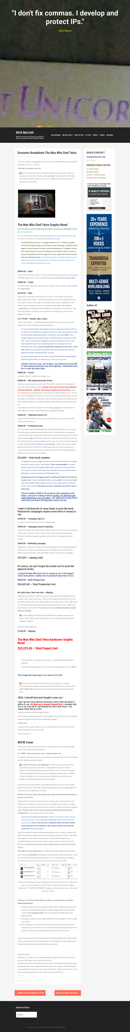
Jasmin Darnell (62, 768)
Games (102, 135)
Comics (95, 135)
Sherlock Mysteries (62, 236)
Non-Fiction (79, 135)
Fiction (88, 135)
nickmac (30, 156)
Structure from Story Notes (68, 993)
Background (55, 135)
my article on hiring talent (58, 359)
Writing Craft (67, 135)
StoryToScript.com (26, 232)
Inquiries (109, 135)
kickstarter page (54, 239)
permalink (29, 980)
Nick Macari (25, 132)
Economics (22, 980)
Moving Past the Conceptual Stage (30, 993)
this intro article (46, 960)
